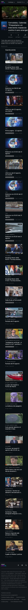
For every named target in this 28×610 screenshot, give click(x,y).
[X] (26, 565)
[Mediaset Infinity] (3, 2)
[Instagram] (22, 565)
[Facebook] (18, 565)
